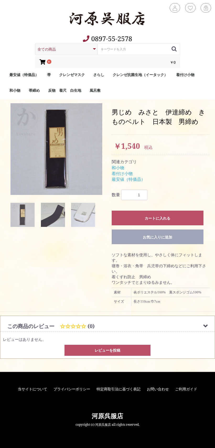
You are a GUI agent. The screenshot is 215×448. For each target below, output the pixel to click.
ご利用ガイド (186, 388)
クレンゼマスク (72, 74)
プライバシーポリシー (71, 388)
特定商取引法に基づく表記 (118, 388)
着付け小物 (185, 74)
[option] (56, 149)
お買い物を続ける (107, 222)
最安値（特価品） (24, 74)
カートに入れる (157, 218)
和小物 (14, 90)
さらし (98, 74)
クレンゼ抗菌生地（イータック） (140, 74)
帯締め (34, 90)
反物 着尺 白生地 (64, 90)
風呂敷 (95, 90)
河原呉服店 (107, 415)
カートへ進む (107, 233)
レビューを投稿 (107, 350)
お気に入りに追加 (157, 237)
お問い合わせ (158, 388)
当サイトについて (32, 388)
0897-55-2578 (110, 38)
